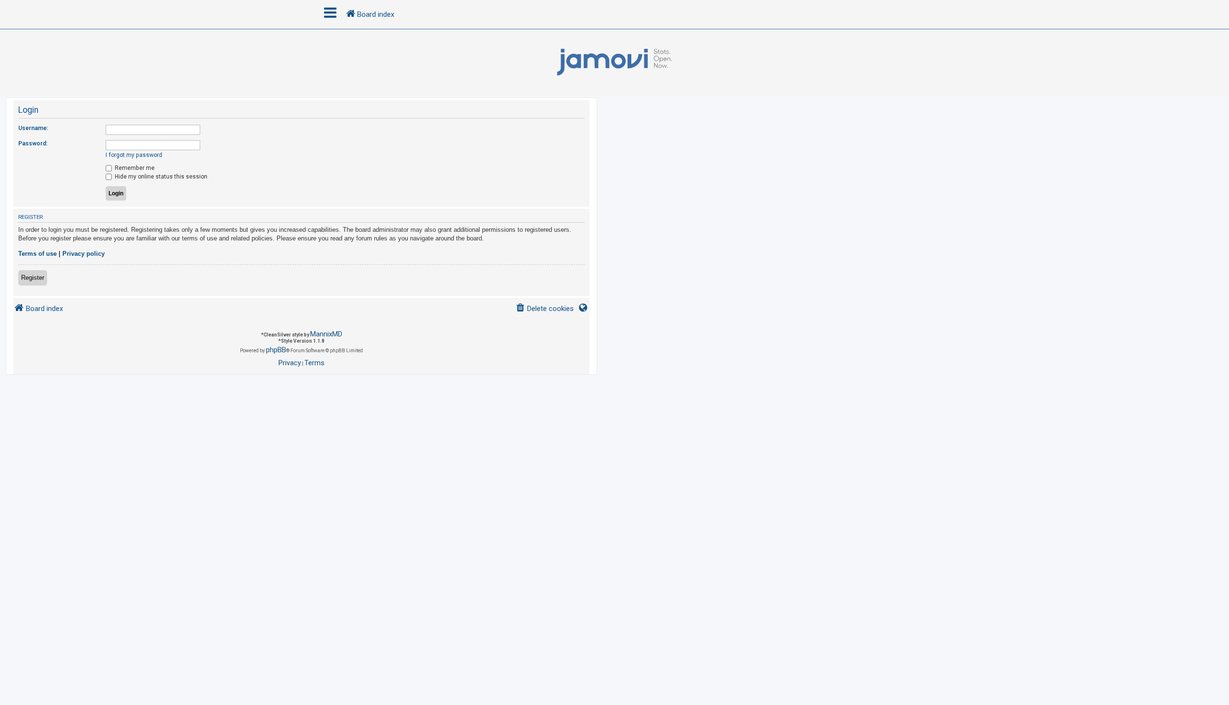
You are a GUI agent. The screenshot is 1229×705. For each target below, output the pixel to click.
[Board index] (614, 62)
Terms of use (37, 253)
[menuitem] (544, 308)
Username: (33, 128)
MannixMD (326, 334)
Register (32, 277)
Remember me (134, 168)
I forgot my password (134, 155)
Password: (33, 143)
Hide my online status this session (160, 176)
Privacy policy (83, 253)
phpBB (276, 350)
